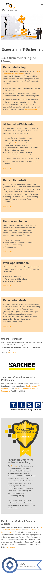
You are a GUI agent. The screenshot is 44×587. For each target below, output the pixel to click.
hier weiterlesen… (32, 109)
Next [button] (34, 365)
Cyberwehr (15, 466)
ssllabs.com (18, 143)
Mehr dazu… (8, 168)
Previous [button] (10, 365)
